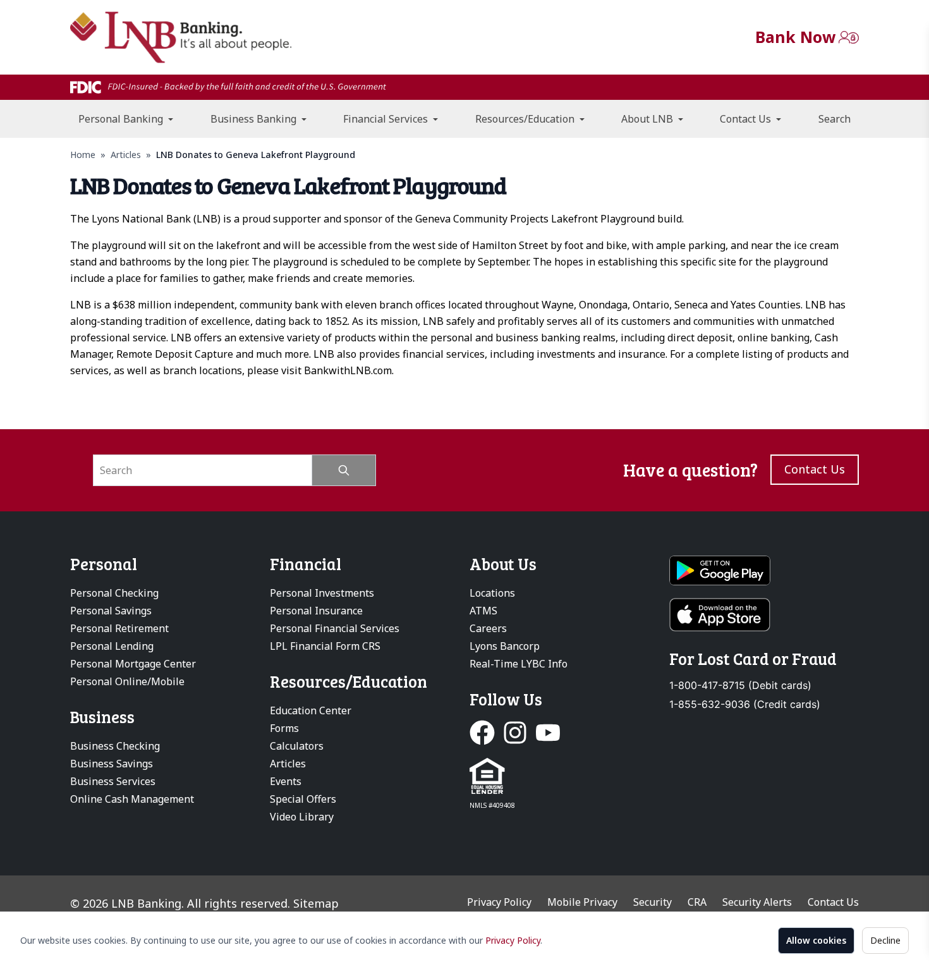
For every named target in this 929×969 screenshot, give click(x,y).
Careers (488, 628)
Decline (885, 940)
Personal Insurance (316, 611)
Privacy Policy (512, 940)
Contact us (814, 469)
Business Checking (115, 746)
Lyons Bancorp (505, 646)
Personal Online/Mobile (127, 681)
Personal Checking (114, 593)
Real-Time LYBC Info (519, 664)
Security (652, 902)
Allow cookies (816, 940)
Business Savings (111, 764)
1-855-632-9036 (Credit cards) (744, 704)
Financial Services (386, 119)
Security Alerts (757, 902)
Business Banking (254, 119)
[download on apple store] (764, 614)
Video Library (302, 817)
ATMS (483, 611)
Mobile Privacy (582, 902)
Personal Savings (111, 611)
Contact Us (747, 119)
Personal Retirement (119, 628)
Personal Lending (112, 646)
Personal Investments (322, 593)
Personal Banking (122, 119)
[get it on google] (764, 571)
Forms (284, 728)
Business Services (112, 781)
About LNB (648, 119)
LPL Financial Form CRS (325, 646)
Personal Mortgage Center (133, 664)
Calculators (297, 746)
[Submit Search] (344, 470)
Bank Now (795, 36)
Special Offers (303, 799)
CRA (697, 902)
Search (834, 119)
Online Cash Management (132, 799)
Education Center (310, 710)
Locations (492, 593)
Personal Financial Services (334, 628)
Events (285, 781)
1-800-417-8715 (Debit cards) (740, 686)
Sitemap (316, 903)
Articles (126, 155)
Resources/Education (526, 119)
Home (82, 155)
